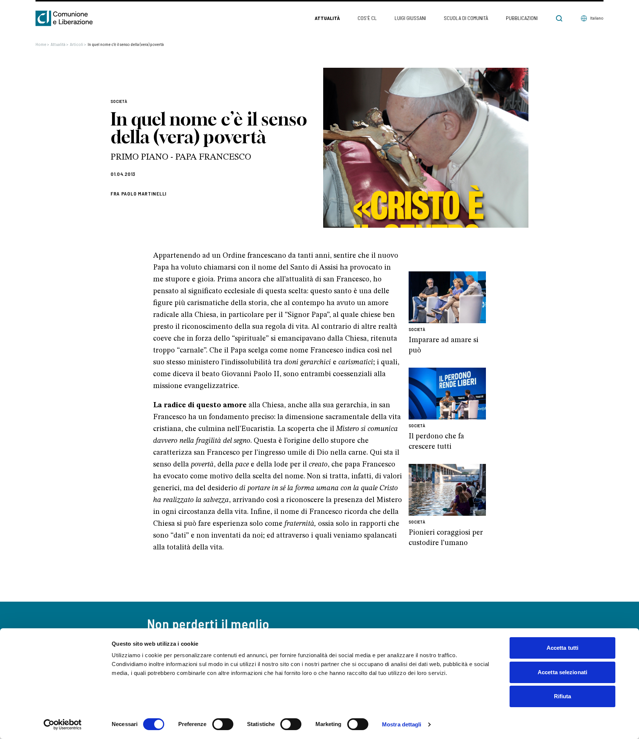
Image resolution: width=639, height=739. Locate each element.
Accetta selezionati (562, 672)
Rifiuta (562, 696)
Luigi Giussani (410, 18)
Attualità (327, 18)
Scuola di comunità (466, 18)
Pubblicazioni (522, 18)
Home (42, 44)
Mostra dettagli (402, 724)
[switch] (222, 724)
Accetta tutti (562, 648)
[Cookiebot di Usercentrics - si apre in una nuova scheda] (62, 724)
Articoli (78, 44)
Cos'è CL (367, 18)
